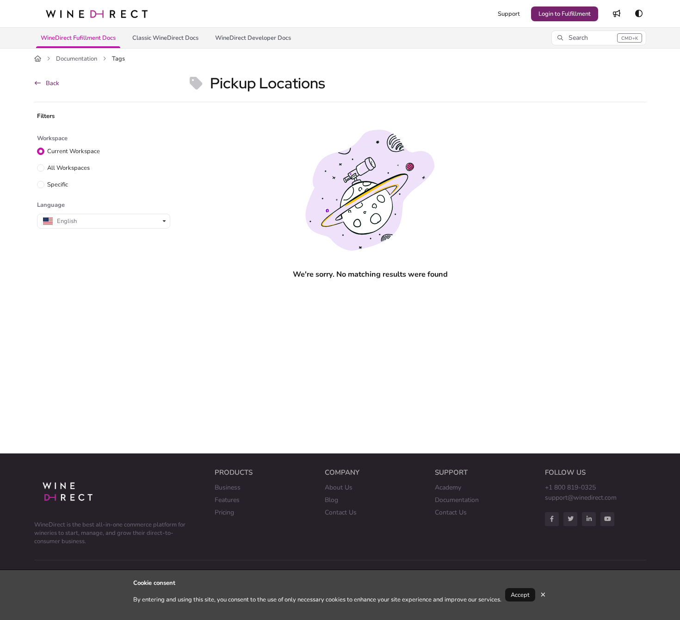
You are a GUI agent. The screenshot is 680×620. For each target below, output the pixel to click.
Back (51, 83)
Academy (448, 487)
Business (228, 487)
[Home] (96, 13)
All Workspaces (68, 168)
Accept (520, 595)
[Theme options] (638, 13)
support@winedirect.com (581, 497)
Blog (331, 500)
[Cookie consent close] (543, 594)
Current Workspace (73, 151)
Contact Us (341, 512)
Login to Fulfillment (564, 14)
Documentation (76, 59)
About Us (338, 487)
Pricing (224, 512)
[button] (78, 37)
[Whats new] (616, 13)
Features (227, 500)
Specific (57, 184)
